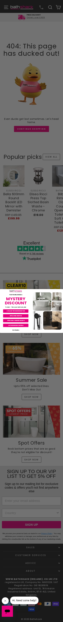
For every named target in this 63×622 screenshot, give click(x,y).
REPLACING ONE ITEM (16, 316)
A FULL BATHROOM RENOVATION (16, 311)
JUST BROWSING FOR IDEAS (15, 325)
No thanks (15, 330)
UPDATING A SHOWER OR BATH (15, 320)
